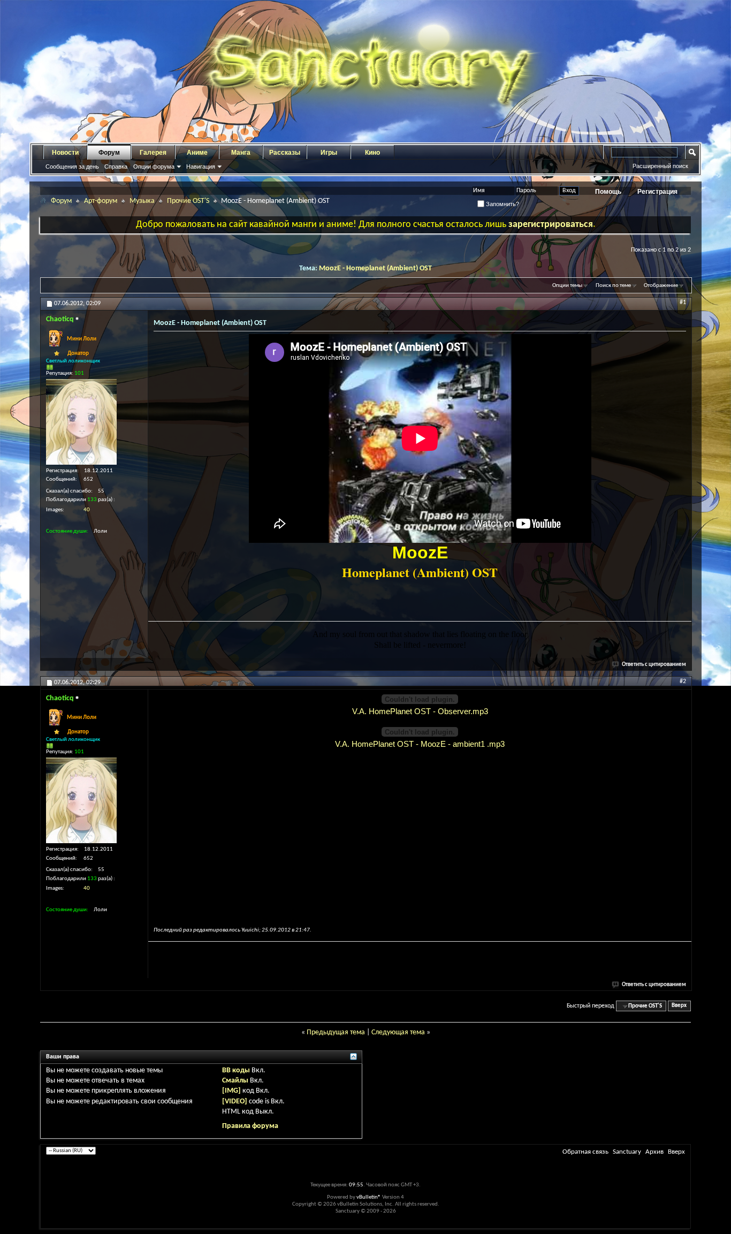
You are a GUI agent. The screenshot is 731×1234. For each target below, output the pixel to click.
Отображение (661, 286)
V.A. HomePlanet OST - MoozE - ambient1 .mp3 (420, 743)
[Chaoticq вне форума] (81, 422)
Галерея (153, 152)
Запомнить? (501, 204)
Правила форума (250, 1126)
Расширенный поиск (660, 166)
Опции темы (567, 286)
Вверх (679, 1006)
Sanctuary (627, 1151)
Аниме (197, 152)
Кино (372, 152)
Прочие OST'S (188, 201)
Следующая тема (398, 1032)
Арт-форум (100, 201)
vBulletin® (368, 1197)
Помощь (608, 191)
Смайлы (235, 1081)
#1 (683, 302)
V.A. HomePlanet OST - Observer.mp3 (420, 711)
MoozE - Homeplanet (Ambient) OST (375, 268)
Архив (654, 1151)
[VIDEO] (234, 1101)
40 (86, 510)
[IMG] (231, 1091)
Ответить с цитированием (654, 665)
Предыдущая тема (336, 1032)
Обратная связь (585, 1151)
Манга (240, 152)
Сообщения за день (72, 166)
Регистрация (657, 191)
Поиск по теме (613, 286)
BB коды (236, 1070)
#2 (683, 681)
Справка (115, 166)
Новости (65, 152)
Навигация (200, 166)
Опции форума (153, 166)
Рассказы (284, 152)
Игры (329, 152)
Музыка (142, 201)
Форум (109, 152)
